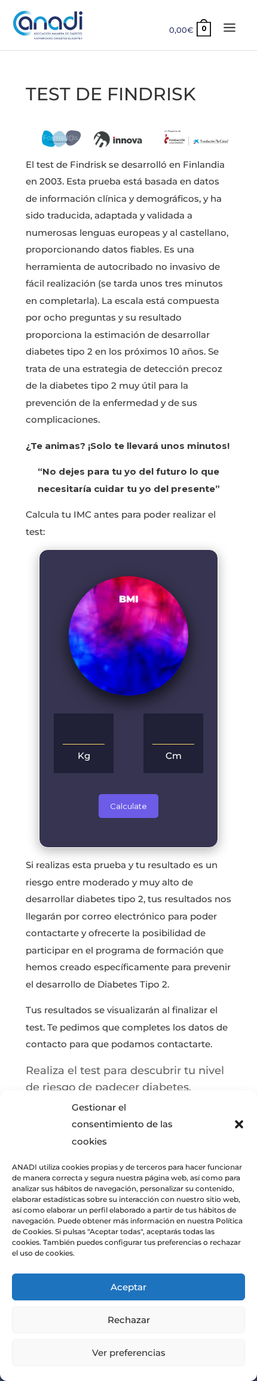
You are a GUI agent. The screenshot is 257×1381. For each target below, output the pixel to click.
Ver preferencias (129, 1352)
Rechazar (129, 1319)
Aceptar (128, 1287)
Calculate (128, 806)
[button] (239, 1124)
